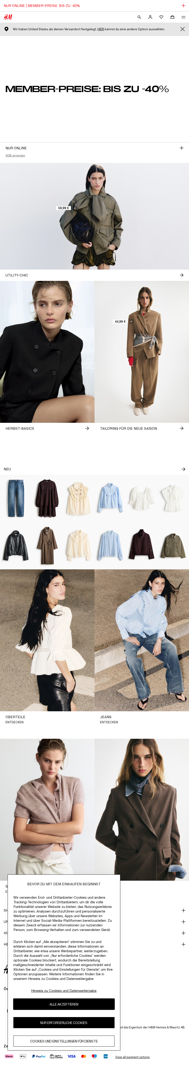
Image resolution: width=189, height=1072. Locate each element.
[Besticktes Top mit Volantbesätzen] (78, 498)
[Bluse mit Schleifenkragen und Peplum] (173, 498)
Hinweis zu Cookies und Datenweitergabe (64, 991)
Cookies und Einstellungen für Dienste (64, 1041)
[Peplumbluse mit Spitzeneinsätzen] (142, 498)
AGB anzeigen (15, 155)
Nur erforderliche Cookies (63, 1023)
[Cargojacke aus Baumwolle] (173, 545)
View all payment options (132, 1057)
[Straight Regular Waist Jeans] (16, 498)
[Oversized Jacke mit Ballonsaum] (16, 545)
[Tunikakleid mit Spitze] (47, 498)
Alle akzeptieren (64, 1004)
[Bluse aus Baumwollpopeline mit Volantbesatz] (110, 498)
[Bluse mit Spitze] (110, 545)
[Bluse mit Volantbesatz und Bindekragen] (78, 545)
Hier (100, 29)
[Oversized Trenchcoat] (47, 545)
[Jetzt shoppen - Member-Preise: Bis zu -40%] (181, 147)
